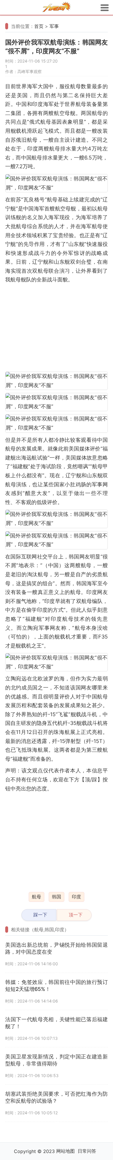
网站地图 (65, 1151)
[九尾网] (56, 7)
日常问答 (87, 1151)
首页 (38, 26)
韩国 (56, 897)
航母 (36, 897)
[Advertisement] (56, 328)
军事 (54, 26)
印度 (76, 897)
